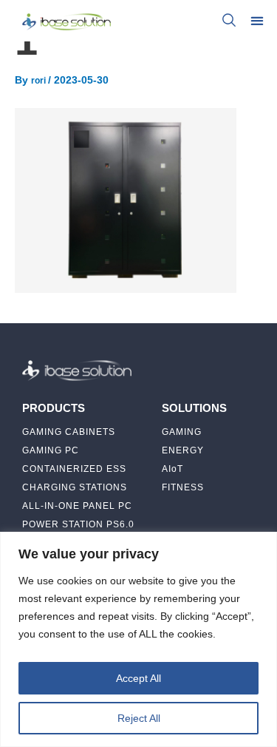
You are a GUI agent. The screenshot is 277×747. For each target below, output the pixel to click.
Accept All (138, 678)
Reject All (138, 718)
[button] (257, 20)
